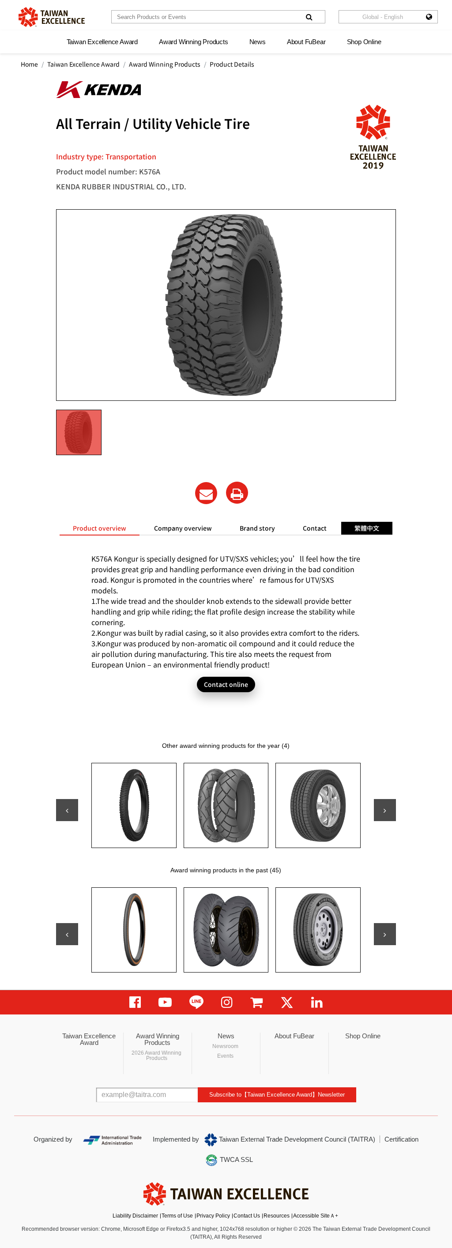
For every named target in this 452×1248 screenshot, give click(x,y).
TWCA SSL (235, 1159)
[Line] (196, 1002)
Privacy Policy (213, 1216)
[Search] (309, 17)
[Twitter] (287, 1002)
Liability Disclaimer (135, 1216)
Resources (277, 1216)
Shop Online (364, 41)
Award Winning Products (193, 41)
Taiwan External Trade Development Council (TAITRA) (296, 1139)
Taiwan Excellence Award (102, 41)
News (257, 41)
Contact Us (247, 1216)
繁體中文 (366, 528)
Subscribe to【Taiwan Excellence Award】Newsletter (277, 1094)
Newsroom (225, 1046)
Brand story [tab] (257, 528)
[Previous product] (67, 810)
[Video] (165, 1002)
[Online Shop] (256, 1002)
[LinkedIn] (317, 1002)
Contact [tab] (315, 528)
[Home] (52, 17)
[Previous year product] (67, 934)
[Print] (237, 493)
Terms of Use (177, 1216)
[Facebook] (135, 1002)
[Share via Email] (206, 493)
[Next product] (385, 810)
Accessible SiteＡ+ (315, 1216)
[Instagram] (227, 1002)
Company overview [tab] (183, 528)
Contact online (226, 684)
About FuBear (306, 41)
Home (29, 64)
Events (225, 1056)
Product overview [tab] (99, 528)
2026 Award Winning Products (156, 1055)
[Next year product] (385, 934)
